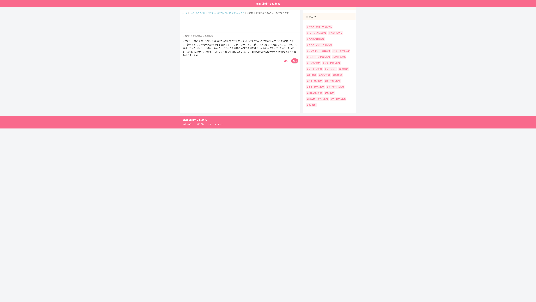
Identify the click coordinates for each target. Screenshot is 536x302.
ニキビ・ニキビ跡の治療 (319, 57)
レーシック (331, 69)
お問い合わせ (188, 124)
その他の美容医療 (316, 39)
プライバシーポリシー (216, 124)
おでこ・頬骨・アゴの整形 (320, 27)
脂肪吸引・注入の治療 (318, 99)
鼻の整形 (312, 105)
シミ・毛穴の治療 (342, 51)
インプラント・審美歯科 (319, 51)
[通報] (211, 36)
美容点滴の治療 (315, 93)
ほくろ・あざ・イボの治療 (320, 45)
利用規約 (200, 124)
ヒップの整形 (314, 63)
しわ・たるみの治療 (317, 33)
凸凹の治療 (325, 75)
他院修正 (344, 69)
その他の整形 (336, 33)
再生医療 (312, 75)
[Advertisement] (240, 25)
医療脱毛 (338, 75)
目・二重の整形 (333, 81)
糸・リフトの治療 (336, 87)
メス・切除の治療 (332, 63)
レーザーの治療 (315, 69)
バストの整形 (340, 57)
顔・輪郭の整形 (339, 99)
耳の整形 (330, 93)
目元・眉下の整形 (316, 87)
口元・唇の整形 (315, 81)
